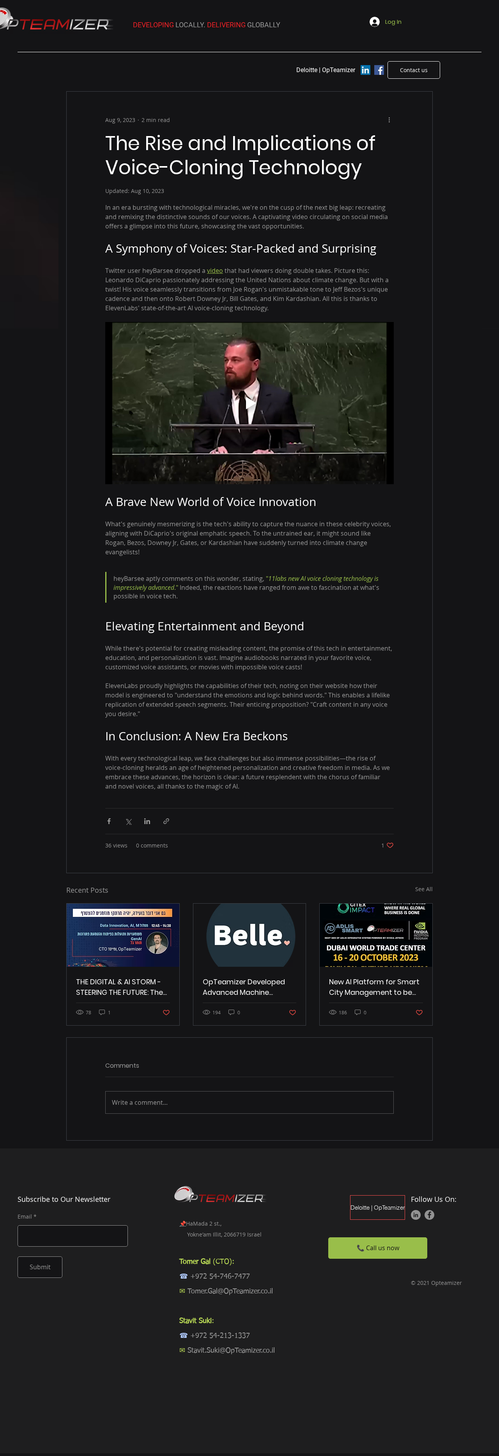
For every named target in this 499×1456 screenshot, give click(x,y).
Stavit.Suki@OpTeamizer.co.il (231, 1350)
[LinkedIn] (365, 70)
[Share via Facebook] (109, 821)
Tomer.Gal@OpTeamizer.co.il (230, 1291)
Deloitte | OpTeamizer (377, 1207)
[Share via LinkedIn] (147, 821)
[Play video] (249, 403)
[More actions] (389, 119)
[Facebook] (379, 70)
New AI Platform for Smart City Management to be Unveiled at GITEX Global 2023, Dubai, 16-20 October (375, 987)
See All (424, 889)
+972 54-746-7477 (220, 1276)
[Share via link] (166, 821)
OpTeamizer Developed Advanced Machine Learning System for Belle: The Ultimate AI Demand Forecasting (247, 987)
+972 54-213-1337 (220, 1335)
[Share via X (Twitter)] (128, 821)
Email (25, 1216)
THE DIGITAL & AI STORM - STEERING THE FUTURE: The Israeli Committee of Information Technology (119, 987)
